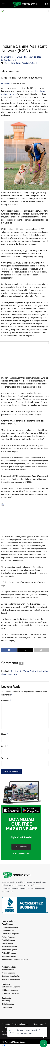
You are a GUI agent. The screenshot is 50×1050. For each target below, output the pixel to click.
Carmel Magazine (8, 930)
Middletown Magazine (10, 990)
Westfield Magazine (9, 956)
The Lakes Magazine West (11, 979)
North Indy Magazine (9, 950)
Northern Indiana (9, 967)
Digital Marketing (8, 1004)
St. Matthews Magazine (10, 993)
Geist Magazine (7, 943)
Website (4, 758)
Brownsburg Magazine (10, 927)
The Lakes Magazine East (11, 976)
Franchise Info (7, 1007)
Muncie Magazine (8, 973)
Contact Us (6, 998)
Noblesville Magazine (9, 947)
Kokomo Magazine (8, 970)
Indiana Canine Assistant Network (23, 63)
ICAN (6, 63)
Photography (5, 83)
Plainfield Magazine (9, 953)
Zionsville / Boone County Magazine (15, 959)
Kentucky (6, 984)
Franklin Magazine (8, 940)
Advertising (6, 1001)
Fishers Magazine (8, 937)
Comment (6, 700)
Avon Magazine (7, 924)
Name (4, 734)
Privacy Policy (38, 1024)
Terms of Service (21, 1024)
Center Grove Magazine (10, 934)
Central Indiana (8, 921)
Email (4, 746)
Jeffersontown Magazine (11, 987)
